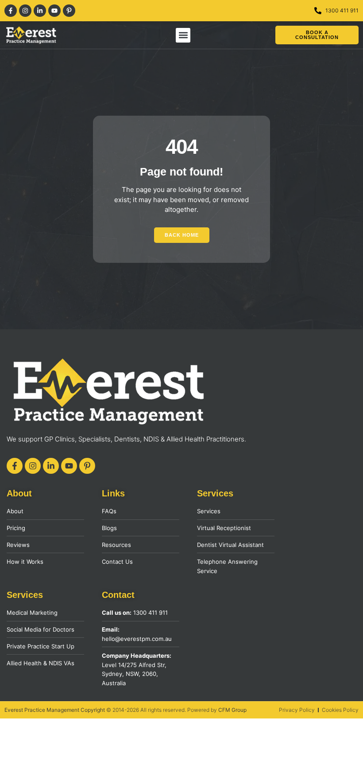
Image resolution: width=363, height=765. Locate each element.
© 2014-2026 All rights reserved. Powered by (125, 709)
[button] (183, 35)
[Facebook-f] (10, 10)
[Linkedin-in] (40, 10)
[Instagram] (25, 10)
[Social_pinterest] (69, 10)
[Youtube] (54, 10)
